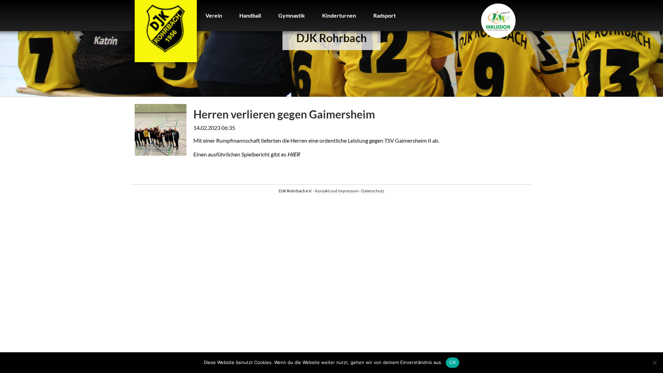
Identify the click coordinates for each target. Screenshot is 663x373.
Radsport (384, 15)
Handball (250, 15)
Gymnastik (291, 15)
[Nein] (654, 362)
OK (452, 362)
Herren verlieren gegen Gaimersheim (284, 114)
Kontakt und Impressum (336, 190)
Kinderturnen (339, 15)
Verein (213, 15)
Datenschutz (372, 190)
